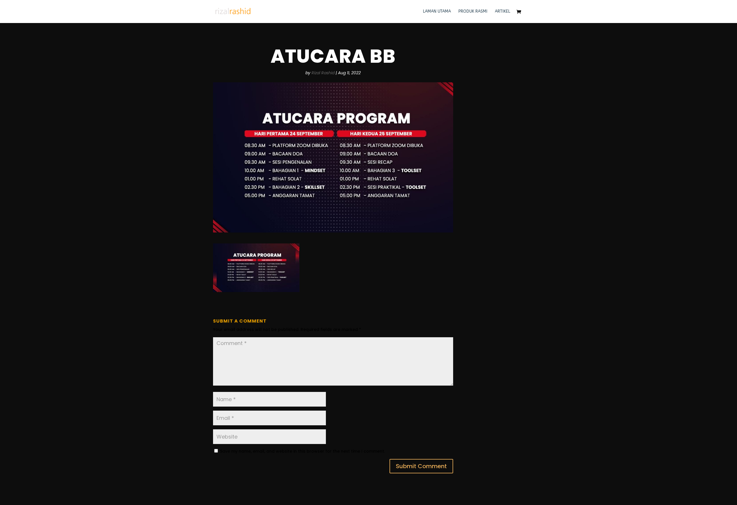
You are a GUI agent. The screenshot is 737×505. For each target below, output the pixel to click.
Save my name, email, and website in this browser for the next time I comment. (302, 451)
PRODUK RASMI (472, 11)
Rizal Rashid (323, 73)
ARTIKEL (502, 11)
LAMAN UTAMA (437, 11)
